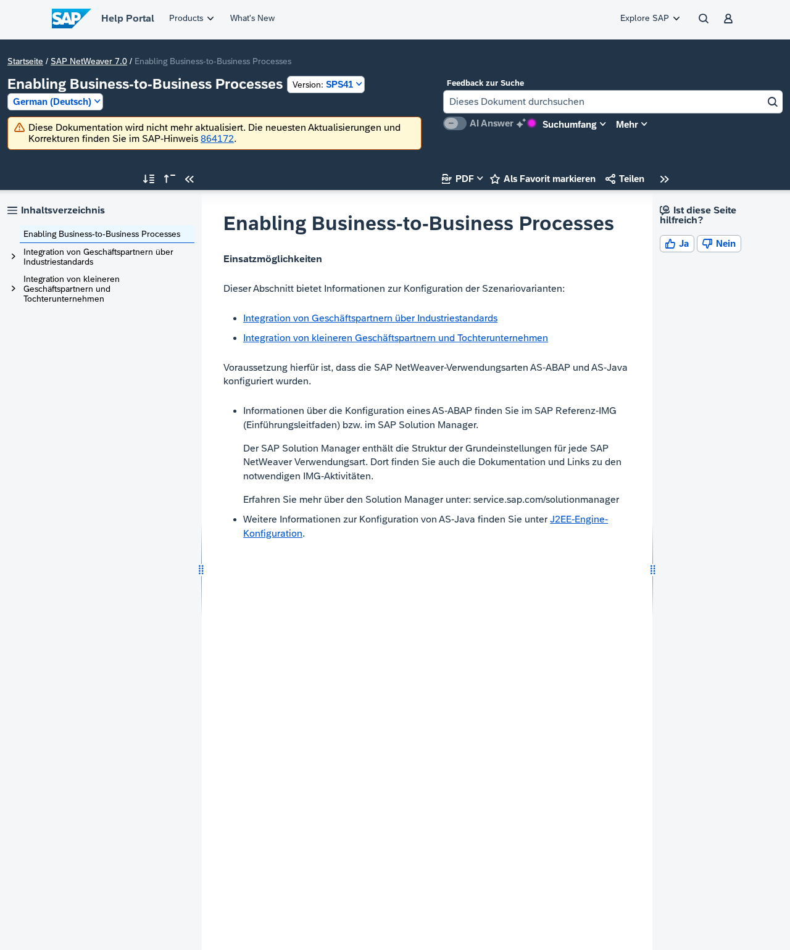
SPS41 (323, 84)
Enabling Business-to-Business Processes (101, 234)
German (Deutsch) (52, 101)
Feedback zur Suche (485, 83)
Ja (677, 243)
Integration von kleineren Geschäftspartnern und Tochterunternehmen (71, 289)
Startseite (25, 61)
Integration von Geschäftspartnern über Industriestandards (98, 256)
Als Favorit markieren (543, 178)
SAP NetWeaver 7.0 (89, 61)
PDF (458, 178)
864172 (217, 138)
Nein (719, 243)
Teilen (624, 178)
